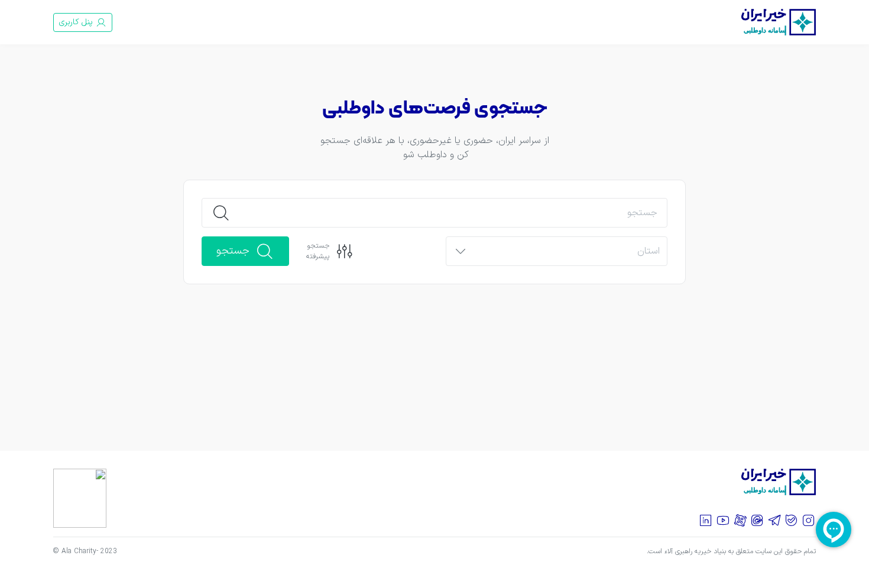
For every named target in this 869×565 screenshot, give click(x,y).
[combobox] (567, 252)
